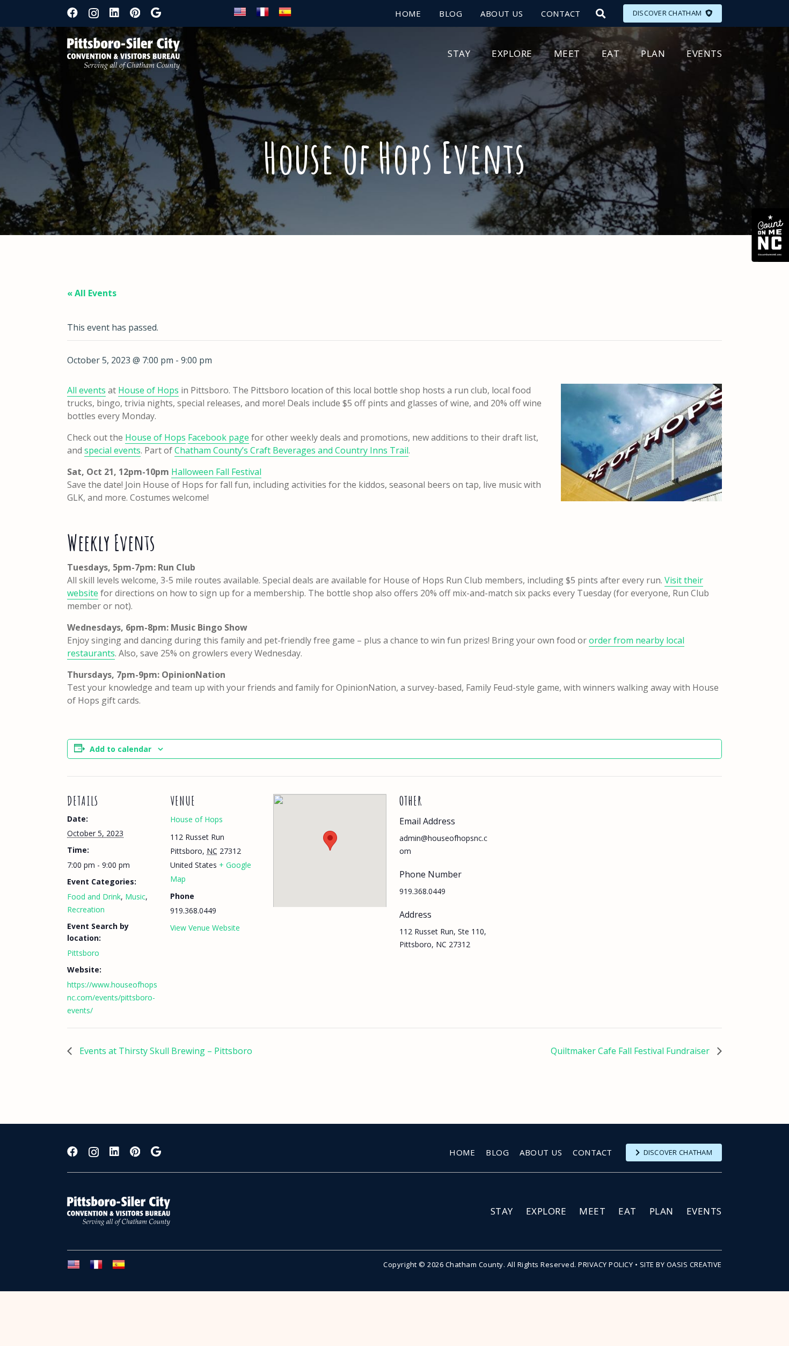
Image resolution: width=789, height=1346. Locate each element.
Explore (546, 1211)
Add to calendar (120, 749)
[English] (244, 15)
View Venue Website (205, 928)
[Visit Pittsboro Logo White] (123, 1211)
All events (86, 390)
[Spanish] (290, 15)
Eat (627, 1211)
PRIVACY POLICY (605, 1264)
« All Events (91, 293)
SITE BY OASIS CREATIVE (681, 1264)
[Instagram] (94, 13)
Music (135, 896)
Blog (497, 1152)
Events (704, 1211)
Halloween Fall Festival (216, 472)
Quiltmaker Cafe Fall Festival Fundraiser (631, 1051)
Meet (592, 1211)
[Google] (156, 13)
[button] (600, 13)
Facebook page (218, 437)
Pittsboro (83, 953)
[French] (267, 15)
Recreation (86, 909)
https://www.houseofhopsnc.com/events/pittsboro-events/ (112, 997)
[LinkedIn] (114, 13)
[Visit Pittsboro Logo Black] (123, 54)
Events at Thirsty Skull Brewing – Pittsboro (164, 1051)
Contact (592, 1152)
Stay (502, 1211)
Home (462, 1152)
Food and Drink (94, 896)
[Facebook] (72, 13)
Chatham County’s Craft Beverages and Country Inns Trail (291, 450)
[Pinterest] (135, 13)
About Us (541, 1152)
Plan (661, 1211)
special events (112, 450)
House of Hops (148, 390)
